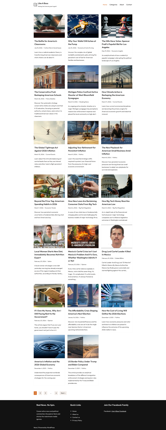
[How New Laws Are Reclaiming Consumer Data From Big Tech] (83, 186)
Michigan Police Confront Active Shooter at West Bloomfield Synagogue (83, 95)
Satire (49, 261)
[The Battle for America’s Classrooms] (49, 26)
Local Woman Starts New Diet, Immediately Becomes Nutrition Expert (49, 254)
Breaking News (84, 102)
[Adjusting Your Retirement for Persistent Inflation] (83, 132)
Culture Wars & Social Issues (52, 48)
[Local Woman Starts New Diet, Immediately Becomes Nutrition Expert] (49, 236)
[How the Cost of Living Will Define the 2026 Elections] (116, 295)
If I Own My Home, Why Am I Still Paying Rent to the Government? (47, 313)
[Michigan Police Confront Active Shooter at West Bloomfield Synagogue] (83, 77)
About (122, 5)
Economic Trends (50, 208)
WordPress (51, 428)
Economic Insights (117, 51)
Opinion (83, 264)
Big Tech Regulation (85, 208)
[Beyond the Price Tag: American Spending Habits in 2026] (49, 186)
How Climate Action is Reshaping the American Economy (113, 95)
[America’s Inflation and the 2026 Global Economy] (49, 346)
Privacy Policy (77, 420)
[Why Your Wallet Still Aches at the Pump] (83, 26)
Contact (129, 5)
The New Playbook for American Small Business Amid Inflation (116, 150)
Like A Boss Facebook (118, 411)
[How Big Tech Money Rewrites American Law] (116, 186)
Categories (113, 5)
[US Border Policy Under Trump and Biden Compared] (83, 346)
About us (75, 414)
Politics (81, 154)
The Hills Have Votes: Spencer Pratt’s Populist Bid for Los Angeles (116, 44)
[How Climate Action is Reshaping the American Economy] (116, 77)
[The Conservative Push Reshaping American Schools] (49, 77)
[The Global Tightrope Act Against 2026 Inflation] (49, 132)
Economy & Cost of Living (86, 48)
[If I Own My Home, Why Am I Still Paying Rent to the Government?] (49, 295)
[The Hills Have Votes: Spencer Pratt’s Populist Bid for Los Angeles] (116, 26)
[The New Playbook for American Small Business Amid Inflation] (116, 132)
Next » (63, 393)
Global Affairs (119, 258)
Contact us (76, 417)
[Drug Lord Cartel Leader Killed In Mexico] (116, 236)
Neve (35, 428)
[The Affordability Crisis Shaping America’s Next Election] (83, 295)
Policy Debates (50, 99)
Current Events (117, 102)
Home (105, 5)
